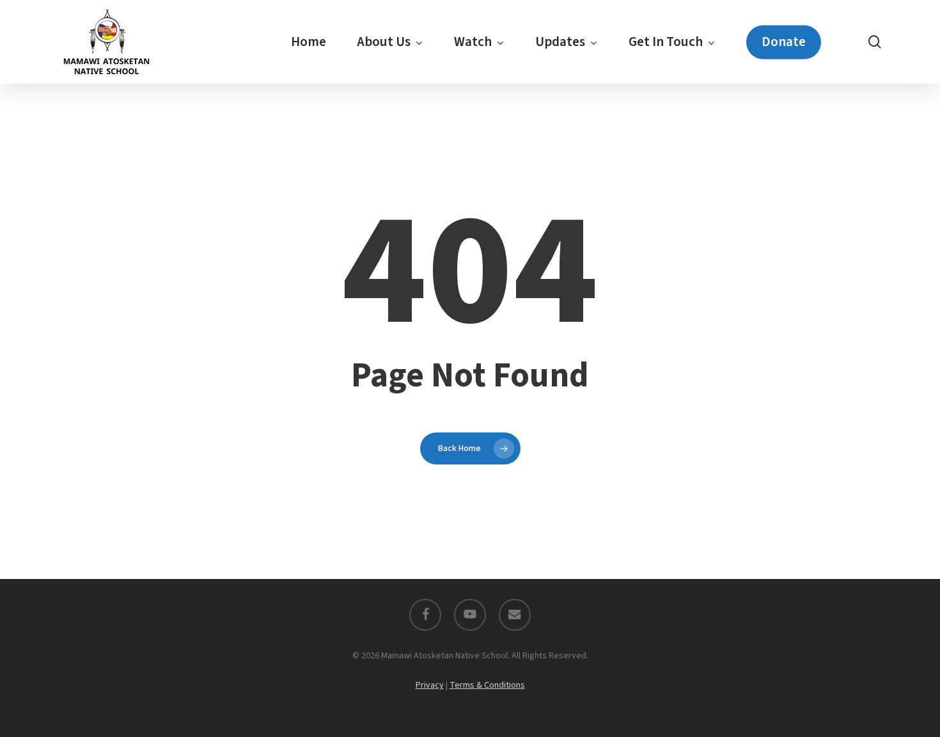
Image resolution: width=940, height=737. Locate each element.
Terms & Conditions (487, 685)
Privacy (430, 685)
